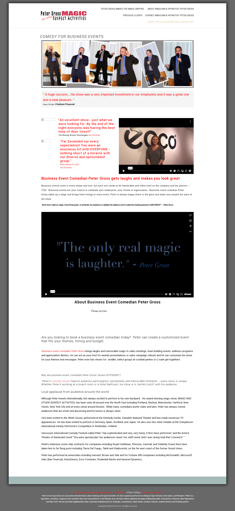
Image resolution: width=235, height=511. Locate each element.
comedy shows (61, 381)
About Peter (119, 492)
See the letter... (94, 135)
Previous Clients (132, 15)
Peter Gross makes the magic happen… (123, 9)
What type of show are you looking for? (171, 22)
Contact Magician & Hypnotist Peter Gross (169, 15)
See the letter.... (66, 167)
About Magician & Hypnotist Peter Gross (171, 9)
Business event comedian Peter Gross (63, 351)
